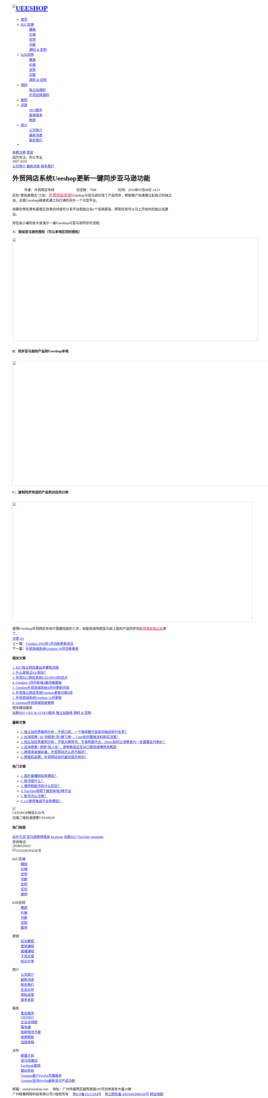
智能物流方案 (31, 1032)
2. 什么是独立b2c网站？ (29, 672)
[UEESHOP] (30, 8)
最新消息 (36, 135)
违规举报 (27, 1042)
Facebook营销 (30, 1065)
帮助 (32, 120)
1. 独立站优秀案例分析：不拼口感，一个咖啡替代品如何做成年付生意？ (74, 732)
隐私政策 (27, 995)
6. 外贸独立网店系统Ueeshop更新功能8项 (42, 692)
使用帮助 (27, 1037)
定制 (24, 884)
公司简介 (36, 130)
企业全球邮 (29, 1022)
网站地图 (156, 1094)
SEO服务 (35, 110)
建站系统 (27, 1070)
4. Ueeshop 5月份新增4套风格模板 (37, 682)
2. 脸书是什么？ (32, 781)
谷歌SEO (19, 713)
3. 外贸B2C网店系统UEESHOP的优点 (40, 677)
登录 (30, 152)
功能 (32, 45)
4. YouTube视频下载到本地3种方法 (46, 791)
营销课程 (27, 946)
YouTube (84, 837)
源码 (24, 85)
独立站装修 (64, 713)
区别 (24, 889)
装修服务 (36, 115)
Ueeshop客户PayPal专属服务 (41, 1075)
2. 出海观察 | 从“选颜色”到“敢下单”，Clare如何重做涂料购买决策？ (70, 737)
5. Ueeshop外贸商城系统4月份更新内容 (40, 687)
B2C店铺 (27, 24)
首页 (24, 19)
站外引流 (19, 837)
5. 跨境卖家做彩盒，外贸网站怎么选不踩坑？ (54, 752)
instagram (97, 837)
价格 (32, 34)
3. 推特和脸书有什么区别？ (41, 786)
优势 (32, 39)
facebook (57, 837)
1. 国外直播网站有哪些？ (39, 776)
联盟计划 (27, 1055)
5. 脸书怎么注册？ (34, 796)
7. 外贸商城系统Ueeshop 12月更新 (37, 698)
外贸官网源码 (39, 95)
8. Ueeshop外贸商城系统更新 (33, 703)
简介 (24, 125)
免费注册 (19, 152)
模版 (24, 864)
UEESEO (27, 1017)
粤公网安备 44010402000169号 (127, 1094)
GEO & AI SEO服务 (40, 713)
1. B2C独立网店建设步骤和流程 (35, 667)
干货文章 (27, 956)
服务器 (26, 1027)
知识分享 (27, 961)
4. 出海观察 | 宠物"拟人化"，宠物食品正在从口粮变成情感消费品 (68, 747)
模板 (32, 29)
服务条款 (27, 1000)
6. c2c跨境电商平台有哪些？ (41, 801)
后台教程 (27, 941)
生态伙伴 (27, 990)
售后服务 (27, 1013)
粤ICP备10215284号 (87, 1094)
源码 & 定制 (38, 50)
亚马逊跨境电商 (38, 837)
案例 (24, 100)
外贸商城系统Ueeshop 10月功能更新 (52, 649)
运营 (24, 105)
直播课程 (27, 951)
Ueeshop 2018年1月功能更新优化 (49, 643)
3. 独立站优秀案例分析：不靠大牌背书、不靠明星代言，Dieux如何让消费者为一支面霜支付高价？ (93, 742)
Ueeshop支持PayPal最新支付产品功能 (48, 1080)
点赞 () (18, 638)
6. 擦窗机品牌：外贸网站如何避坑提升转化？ (54, 757)
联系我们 (36, 140)
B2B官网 (27, 55)
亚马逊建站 (29, 1060)
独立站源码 (37, 90)
